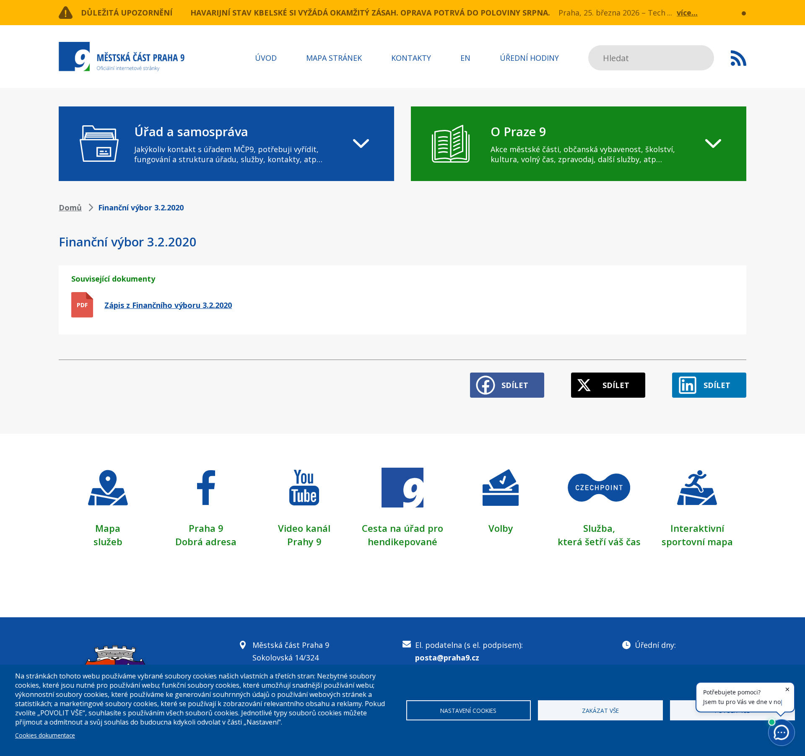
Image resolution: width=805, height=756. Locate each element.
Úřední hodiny (529, 58)
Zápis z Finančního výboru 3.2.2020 (168, 305)
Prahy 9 (304, 541)
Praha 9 (206, 528)
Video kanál (304, 528)
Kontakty (411, 58)
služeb (107, 541)
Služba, (599, 528)
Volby (500, 528)
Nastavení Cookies (468, 711)
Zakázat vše (600, 711)
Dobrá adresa (205, 541)
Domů (70, 207)
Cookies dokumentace (45, 735)
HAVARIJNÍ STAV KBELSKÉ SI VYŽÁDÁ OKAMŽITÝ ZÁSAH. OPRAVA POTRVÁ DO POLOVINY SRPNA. (370, 13)
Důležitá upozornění (126, 13)
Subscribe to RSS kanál (738, 57)
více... (687, 13)
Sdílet (514, 385)
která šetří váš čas (599, 541)
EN (465, 58)
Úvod (266, 58)
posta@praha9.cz (447, 657)
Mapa (107, 528)
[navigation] (226, 143)
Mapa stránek (334, 58)
